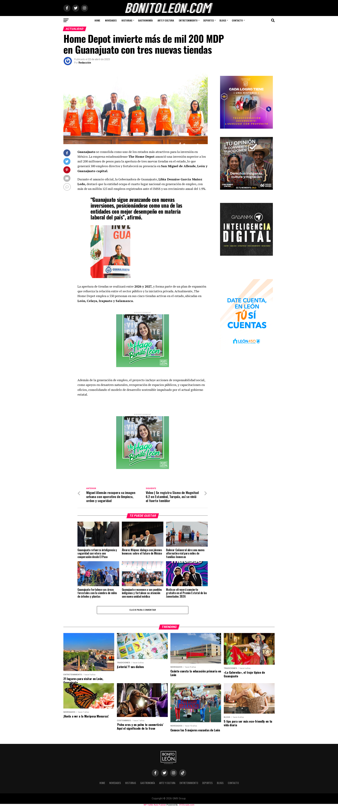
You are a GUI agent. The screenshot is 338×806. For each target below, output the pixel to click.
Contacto (237, 20)
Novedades (111, 20)
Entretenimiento (188, 20)
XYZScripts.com (186, 805)
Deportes (208, 20)
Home (97, 20)
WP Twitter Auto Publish (155, 805)
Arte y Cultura (166, 20)
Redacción (85, 62)
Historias (126, 20)
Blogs (223, 20)
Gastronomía (145, 20)
